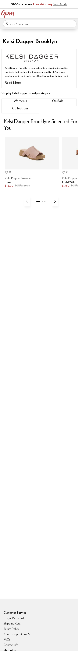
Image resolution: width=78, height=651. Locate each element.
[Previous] (27, 201)
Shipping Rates (12, 623)
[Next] (55, 201)
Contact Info (10, 645)
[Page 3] (44, 201)
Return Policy (11, 629)
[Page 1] (38, 201)
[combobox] (39, 23)
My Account (50, 13)
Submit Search (72, 23)
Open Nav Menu (74, 13)
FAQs (6, 639)
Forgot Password (13, 618)
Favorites (58, 13)
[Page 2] (42, 201)
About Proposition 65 (16, 634)
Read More (13, 82)
